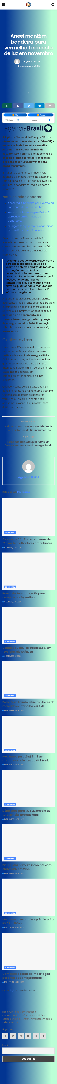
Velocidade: (9, 120)
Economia (10, 532)
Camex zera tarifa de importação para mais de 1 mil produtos (26, 976)
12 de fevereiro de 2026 (14, 928)
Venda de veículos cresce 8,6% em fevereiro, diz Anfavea (26, 650)
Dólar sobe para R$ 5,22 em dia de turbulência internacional (26, 813)
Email (5, 1045)
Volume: (35, 120)
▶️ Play (15, 115)
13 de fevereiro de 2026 (14, 765)
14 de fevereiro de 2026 (14, 710)
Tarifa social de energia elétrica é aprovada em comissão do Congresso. (28, 217)
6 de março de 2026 (12, 547)
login (12, 990)
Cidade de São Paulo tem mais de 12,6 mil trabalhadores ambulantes (27, 541)
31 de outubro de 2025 (29, 65)
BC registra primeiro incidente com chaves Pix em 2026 (27, 867)
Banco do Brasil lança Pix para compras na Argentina (23, 595)
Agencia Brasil (32, 61)
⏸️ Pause (41, 115)
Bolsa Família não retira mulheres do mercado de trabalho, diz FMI (28, 704)
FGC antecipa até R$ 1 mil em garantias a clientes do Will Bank (25, 758)
